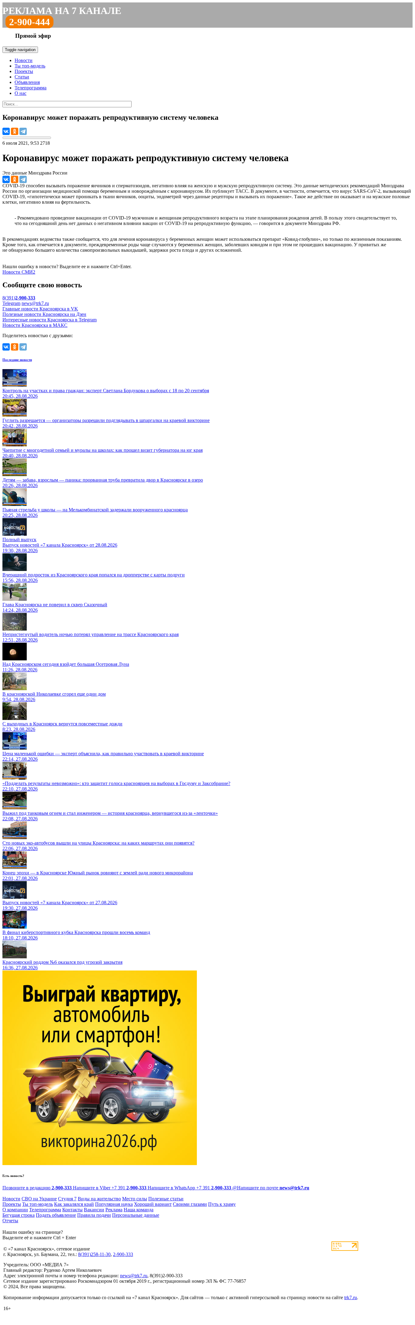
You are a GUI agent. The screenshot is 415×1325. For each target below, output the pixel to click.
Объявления (27, 82)
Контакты (72, 1209)
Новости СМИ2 (18, 272)
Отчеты (10, 1220)
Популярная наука (114, 1204)
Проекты (24, 71)
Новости (24, 60)
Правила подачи (94, 1215)
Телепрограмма (30, 87)
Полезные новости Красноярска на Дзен (44, 314)
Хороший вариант (153, 1204)
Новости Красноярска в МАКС (34, 325)
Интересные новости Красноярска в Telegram (49, 319)
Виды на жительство (99, 1198)
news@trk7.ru (35, 303)
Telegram (11, 303)
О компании (15, 1209)
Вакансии (94, 1209)
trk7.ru (350, 1297)
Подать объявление (56, 1215)
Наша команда (138, 1209)
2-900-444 (29, 21)
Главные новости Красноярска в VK (40, 308)
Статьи (22, 76)
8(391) (18, 297)
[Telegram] (23, 131)
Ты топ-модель (30, 65)
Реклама (113, 1209)
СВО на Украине (39, 1198)
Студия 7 (67, 1198)
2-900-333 (123, 1254)
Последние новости (17, 360)
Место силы (134, 1198)
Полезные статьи (165, 1198)
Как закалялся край (74, 1204)
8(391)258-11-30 (94, 1254)
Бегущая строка (18, 1215)
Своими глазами (190, 1204)
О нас (20, 93)
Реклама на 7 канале (61, 10)
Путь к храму (222, 1204)
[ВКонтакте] (6, 131)
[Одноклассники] (14, 131)
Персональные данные (135, 1215)
